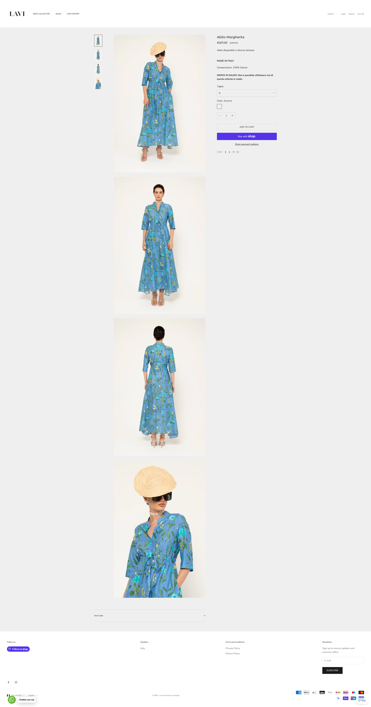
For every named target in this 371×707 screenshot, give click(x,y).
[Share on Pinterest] (233, 152)
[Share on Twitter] (229, 152)
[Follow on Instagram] (15, 682)
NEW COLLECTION (41, 14)
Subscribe (332, 670)
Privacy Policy (233, 648)
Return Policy (233, 653)
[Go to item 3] (98, 69)
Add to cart (247, 127)
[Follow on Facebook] (8, 682)
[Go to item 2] (98, 55)
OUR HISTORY (73, 14)
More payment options (247, 144)
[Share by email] (238, 152)
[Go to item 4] (98, 83)
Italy (142, 648)
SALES (58, 14)
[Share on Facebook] (225, 152)
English (331, 14)
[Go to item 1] (98, 41)
